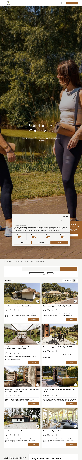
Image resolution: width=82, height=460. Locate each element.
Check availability (68, 269)
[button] (9, 301)
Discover (33, 319)
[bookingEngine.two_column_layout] (74, 280)
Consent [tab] (22, 220)
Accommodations (8, 261)
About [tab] (60, 220)
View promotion (70, 235)
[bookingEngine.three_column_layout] (77, 280)
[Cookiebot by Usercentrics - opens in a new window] (62, 217)
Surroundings (40, 261)
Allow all (59, 242)
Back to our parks (11, 11)
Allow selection (41, 242)
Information (19, 261)
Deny (22, 242)
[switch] (34, 237)
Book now (72, 3)
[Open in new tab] (61, 3)
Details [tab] (41, 220)
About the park (29, 261)
